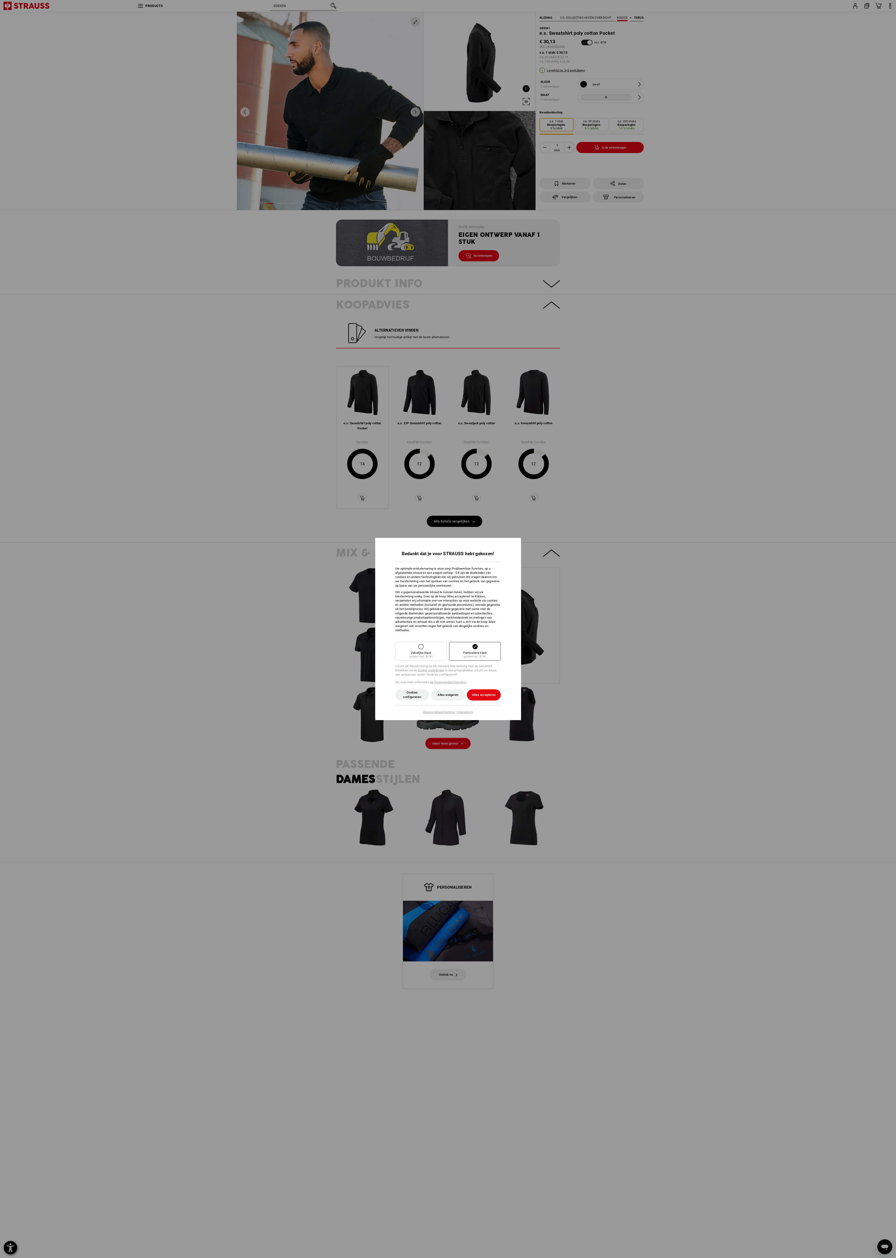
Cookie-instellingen (431, 670)
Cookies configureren (412, 694)
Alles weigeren (448, 695)
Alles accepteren (484, 695)
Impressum (465, 712)
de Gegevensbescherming (448, 682)
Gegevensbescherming (439, 712)
